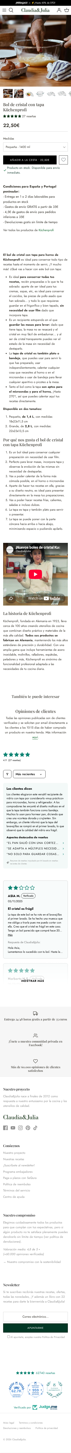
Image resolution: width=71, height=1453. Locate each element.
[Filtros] (7, 774)
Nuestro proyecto (14, 1153)
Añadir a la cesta (30, 160)
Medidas (8, 139)
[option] (35, 51)
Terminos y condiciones (31, 1423)
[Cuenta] (58, 10)
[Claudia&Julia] (35, 10)
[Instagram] (20, 1128)
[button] (12, 116)
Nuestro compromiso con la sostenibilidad (33, 1262)
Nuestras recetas (13, 1159)
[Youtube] (13, 1128)
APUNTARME (35, 1328)
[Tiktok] (35, 1128)
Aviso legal (8, 1423)
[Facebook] (5, 1128)
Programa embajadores (18, 1172)
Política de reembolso (17, 1184)
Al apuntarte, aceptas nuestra (37, 1337)
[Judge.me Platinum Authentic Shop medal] (35, 1389)
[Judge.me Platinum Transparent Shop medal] (54, 1389)
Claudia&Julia (19, 1439)
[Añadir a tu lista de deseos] (63, 159)
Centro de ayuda (13, 1197)
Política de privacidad (47, 1428)
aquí (35, 737)
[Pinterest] (28, 1128)
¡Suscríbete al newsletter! (19, 1165)
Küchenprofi (46, 230)
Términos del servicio (16, 1190)
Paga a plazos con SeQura (19, 1178)
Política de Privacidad (53, 1337)
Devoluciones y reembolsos (17, 1428)
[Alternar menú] (4, 10)
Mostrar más (32, 981)
